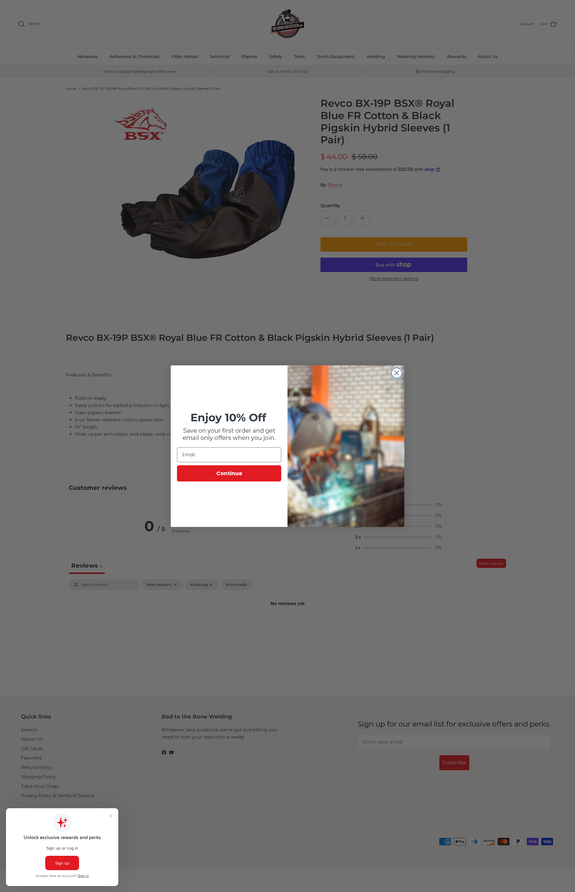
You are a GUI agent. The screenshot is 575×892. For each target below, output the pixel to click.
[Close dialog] (396, 373)
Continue (229, 473)
